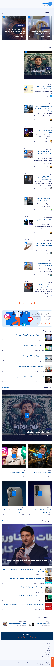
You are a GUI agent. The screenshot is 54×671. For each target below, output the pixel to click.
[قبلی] (48, 623)
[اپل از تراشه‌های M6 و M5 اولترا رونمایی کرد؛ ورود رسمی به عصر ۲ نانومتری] (28, 222)
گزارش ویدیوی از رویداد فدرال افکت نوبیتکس (44, 131)
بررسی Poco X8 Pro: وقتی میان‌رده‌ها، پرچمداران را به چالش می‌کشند (14, 511)
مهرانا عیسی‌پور (41, 340)
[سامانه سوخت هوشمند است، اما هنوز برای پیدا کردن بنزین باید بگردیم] (28, 201)
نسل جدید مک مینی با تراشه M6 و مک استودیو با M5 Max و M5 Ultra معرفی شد (43, 245)
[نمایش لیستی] (5, 48)
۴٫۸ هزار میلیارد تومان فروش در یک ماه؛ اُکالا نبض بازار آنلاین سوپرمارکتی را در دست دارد (24, 604)
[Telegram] (41, 323)
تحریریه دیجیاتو (41, 600)
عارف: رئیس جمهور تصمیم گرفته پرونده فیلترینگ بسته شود (30, 377)
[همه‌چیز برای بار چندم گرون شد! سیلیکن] (40, 456)
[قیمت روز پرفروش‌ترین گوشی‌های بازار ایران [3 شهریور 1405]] (48, 337)
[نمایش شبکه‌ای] (2, 48)
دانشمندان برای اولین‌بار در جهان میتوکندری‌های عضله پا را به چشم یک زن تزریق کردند (14, 31)
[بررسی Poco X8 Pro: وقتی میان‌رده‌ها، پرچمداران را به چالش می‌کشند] (14, 493)
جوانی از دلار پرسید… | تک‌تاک (42, 72)
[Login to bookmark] (29, 17)
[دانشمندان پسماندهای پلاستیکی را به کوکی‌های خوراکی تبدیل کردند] (40, 28)
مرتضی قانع (42, 361)
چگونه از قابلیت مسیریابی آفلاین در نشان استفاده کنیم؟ (17, 623)
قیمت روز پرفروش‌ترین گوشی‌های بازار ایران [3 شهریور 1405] (30, 335)
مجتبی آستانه (42, 583)
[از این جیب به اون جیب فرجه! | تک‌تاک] (14, 456)
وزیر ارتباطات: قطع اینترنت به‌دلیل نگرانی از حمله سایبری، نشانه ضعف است (27, 578)
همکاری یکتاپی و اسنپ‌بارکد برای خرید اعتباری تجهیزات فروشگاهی (43, 88)
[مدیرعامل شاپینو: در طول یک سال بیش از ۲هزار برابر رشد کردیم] (48, 598)
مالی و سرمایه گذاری (48, 127)
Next (5, 13)
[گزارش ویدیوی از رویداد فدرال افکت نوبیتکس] (28, 132)
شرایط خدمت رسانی (46, 656)
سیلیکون (49, 470)
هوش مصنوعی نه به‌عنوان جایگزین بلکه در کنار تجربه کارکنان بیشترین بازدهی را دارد (43, 154)
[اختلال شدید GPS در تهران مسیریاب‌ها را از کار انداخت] (48, 589)
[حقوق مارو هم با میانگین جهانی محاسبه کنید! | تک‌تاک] (48, 368)
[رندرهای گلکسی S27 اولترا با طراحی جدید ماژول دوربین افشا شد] (28, 179)
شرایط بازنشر (47, 654)
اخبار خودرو (50, 282)
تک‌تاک (48, 68)
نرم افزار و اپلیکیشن (48, 621)
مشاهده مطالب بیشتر (26, 303)
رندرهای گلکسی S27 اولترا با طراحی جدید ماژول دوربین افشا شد (43, 178)
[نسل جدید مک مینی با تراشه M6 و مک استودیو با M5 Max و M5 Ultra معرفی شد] (28, 245)
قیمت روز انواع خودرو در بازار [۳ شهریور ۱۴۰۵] (33, 356)
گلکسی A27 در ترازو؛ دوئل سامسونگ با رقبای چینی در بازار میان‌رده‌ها (41, 511)
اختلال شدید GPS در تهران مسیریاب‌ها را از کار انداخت (31, 587)
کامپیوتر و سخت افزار (48, 217)
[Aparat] (29, 323)
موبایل (51, 174)
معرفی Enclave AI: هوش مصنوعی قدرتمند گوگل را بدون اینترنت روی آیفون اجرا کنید (43, 623)
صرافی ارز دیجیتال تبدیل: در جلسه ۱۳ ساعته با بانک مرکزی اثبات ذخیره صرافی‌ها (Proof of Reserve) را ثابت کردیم (23, 571)
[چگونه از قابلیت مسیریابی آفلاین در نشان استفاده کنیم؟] (5, 624)
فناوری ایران (49, 84)
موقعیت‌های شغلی (46, 652)
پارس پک (22, 662)
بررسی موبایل (48, 507)
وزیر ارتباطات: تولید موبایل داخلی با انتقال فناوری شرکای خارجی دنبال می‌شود (29, 560)
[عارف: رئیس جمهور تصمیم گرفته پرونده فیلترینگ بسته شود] (48, 379)
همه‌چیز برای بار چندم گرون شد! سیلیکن (42, 472)
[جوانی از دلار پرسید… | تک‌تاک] (38, 65)
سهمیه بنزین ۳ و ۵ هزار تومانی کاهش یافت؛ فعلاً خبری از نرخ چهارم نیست (43, 286)
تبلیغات (48, 646)
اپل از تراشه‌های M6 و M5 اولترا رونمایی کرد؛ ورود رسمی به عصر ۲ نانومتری (43, 221)
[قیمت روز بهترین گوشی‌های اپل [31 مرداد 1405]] (48, 347)
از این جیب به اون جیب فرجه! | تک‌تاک (16, 472)
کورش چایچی (42, 371)
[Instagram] (49, 323)
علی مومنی (42, 382)
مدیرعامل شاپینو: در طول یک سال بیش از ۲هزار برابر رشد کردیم (30, 596)
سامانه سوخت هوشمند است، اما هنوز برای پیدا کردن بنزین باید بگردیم (43, 200)
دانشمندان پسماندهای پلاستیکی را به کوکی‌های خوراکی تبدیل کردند (40, 32)
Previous (2, 13)
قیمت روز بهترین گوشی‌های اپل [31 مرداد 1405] (33, 345)
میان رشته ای (45, 27)
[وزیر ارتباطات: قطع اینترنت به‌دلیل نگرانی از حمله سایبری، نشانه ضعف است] (48, 580)
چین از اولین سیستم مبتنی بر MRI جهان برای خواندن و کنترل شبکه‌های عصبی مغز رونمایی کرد (43, 109)
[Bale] (25, 323)
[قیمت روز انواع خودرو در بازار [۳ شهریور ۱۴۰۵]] (48, 358)
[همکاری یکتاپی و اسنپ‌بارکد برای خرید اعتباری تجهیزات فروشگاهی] (28, 89)
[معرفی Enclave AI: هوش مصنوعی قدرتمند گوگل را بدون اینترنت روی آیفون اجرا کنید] (31, 624)
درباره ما (48, 650)
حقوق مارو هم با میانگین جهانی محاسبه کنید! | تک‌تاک (31, 366)
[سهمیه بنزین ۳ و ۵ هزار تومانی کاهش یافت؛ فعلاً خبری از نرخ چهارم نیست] (28, 287)
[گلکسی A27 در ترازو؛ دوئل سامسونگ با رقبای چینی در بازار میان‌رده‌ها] (40, 493)
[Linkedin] (45, 323)
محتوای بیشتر (6, 387)
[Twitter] (37, 323)
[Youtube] (33, 323)
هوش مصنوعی (49, 149)
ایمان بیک (42, 592)
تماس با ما (48, 648)
